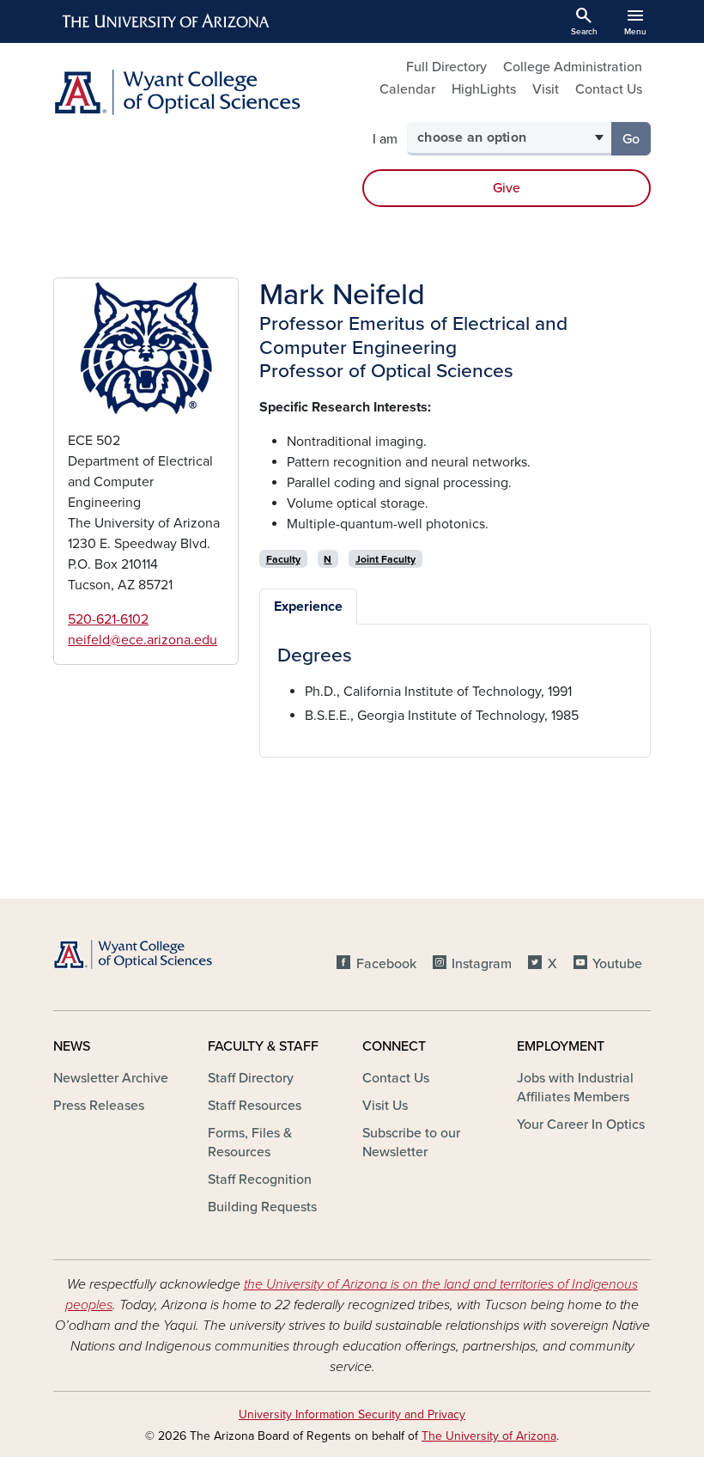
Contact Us (608, 89)
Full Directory (446, 67)
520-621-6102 (108, 619)
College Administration (572, 67)
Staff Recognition (260, 1179)
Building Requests (262, 1207)
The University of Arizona (489, 1436)
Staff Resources (254, 1105)
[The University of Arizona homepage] (166, 21)
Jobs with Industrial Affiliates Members (575, 1088)
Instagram (482, 963)
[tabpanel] (455, 685)
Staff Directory (251, 1078)
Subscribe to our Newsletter (411, 1143)
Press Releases (98, 1105)
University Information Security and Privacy (352, 1414)
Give (506, 188)
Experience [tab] (308, 606)
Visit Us (385, 1105)
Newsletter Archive (110, 1078)
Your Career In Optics (581, 1124)
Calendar (407, 89)
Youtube (617, 963)
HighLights (484, 89)
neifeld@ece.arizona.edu (142, 640)
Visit (545, 89)
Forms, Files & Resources (250, 1143)
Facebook (386, 963)
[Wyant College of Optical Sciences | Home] (197, 92)
